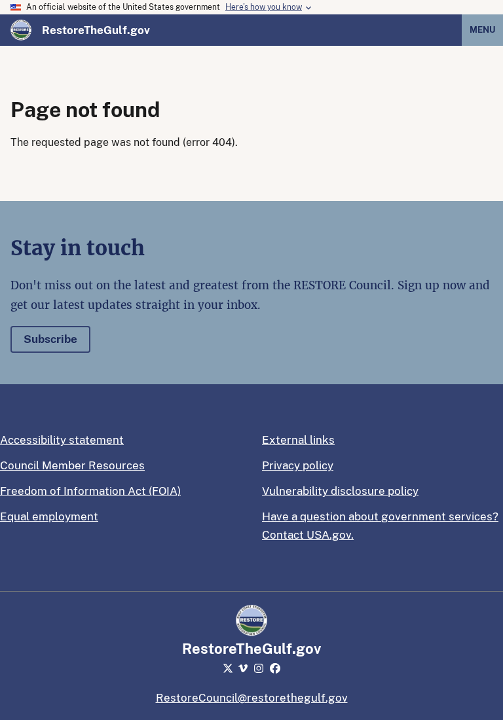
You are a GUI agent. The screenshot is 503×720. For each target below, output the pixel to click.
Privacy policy (297, 465)
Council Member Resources (72, 465)
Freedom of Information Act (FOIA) (90, 490)
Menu (482, 30)
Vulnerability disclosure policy (340, 490)
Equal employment (49, 516)
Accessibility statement (62, 439)
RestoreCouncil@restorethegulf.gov (252, 697)
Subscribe (50, 339)
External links (298, 439)
